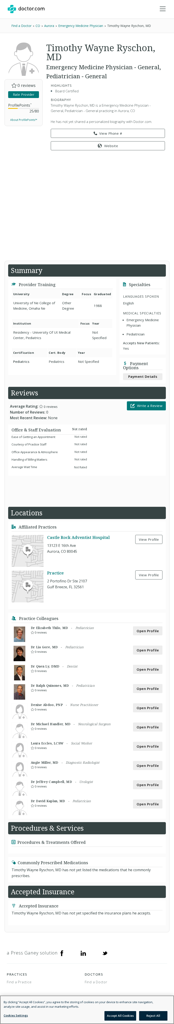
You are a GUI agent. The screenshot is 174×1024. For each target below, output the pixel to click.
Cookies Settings (16, 1015)
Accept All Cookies (120, 1016)
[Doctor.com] (26, 9)
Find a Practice (19, 982)
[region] (87, 1009)
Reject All (153, 1016)
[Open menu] (162, 9)
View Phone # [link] (110, 133)
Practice (55, 573)
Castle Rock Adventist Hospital (78, 537)
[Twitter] (105, 953)
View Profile (149, 539)
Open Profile (148, 631)
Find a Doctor (96, 982)
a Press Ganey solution (32, 953)
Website (111, 146)
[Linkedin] (83, 953)
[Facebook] (62, 953)
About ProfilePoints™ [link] (23, 120)
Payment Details (142, 376)
